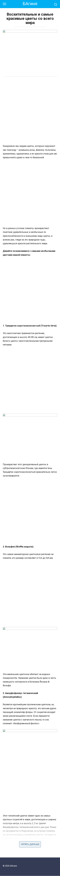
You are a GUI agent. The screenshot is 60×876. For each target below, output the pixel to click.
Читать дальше (30, 844)
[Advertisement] (30, 111)
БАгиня (30, 3)
